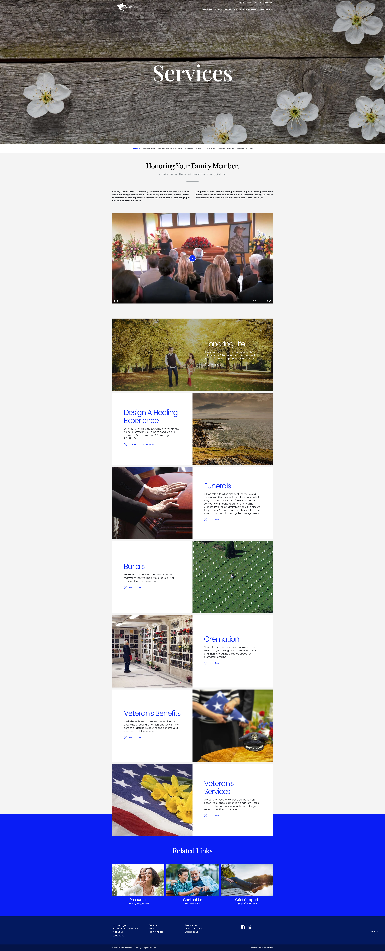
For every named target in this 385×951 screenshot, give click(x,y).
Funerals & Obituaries (126, 928)
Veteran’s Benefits (152, 713)
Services (154, 925)
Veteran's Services (219, 787)
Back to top (374, 931)
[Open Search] (382, 3)
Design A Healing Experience (151, 416)
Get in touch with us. (192, 903)
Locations (118, 935)
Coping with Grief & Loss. (246, 903)
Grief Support (246, 900)
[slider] (184, 301)
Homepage (119, 925)
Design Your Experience (141, 444)
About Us (118, 931)
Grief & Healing (194, 928)
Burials (134, 566)
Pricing (153, 928)
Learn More (214, 365)
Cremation (221, 639)
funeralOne (268, 948)
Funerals (217, 486)
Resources (138, 900)
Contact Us (192, 900)
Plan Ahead (156, 931)
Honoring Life (224, 344)
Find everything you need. (138, 903)
